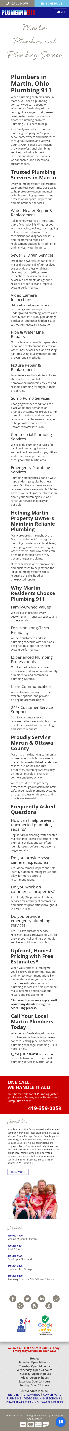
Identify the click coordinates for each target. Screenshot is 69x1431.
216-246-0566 (15, 1255)
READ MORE (18, 1171)
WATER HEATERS (52, 1402)
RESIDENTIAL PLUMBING (24, 1394)
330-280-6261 (15, 1245)
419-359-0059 (44, 1108)
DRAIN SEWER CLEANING (22, 1402)
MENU (61, 12)
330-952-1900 (15, 1235)
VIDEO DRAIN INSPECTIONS (42, 1398)
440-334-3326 (15, 1265)
